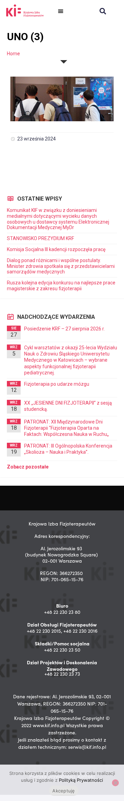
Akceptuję (63, 790)
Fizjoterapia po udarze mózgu (56, 384)
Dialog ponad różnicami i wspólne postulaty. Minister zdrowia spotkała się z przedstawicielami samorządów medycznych (61, 266)
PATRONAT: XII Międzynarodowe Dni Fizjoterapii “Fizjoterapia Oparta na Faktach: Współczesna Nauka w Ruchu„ (66, 428)
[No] (115, 782)
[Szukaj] (103, 11)
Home (13, 53)
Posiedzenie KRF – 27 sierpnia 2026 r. (64, 328)
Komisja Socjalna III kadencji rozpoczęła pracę (56, 249)
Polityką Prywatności (81, 780)
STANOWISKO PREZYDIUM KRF (40, 238)
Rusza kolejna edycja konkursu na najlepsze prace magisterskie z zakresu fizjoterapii (61, 285)
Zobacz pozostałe (28, 467)
